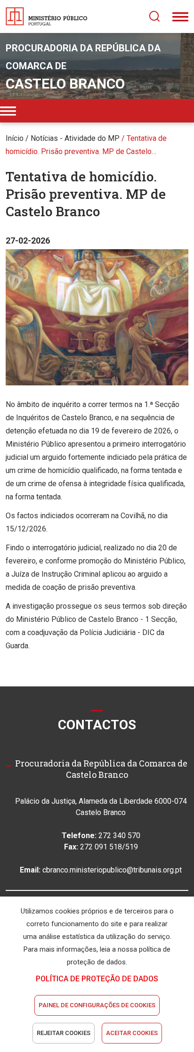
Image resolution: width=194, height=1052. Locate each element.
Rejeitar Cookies (63, 1032)
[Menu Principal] (180, 16)
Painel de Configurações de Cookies (97, 1005)
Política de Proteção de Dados (97, 978)
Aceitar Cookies (132, 1032)
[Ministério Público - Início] (47, 16)
